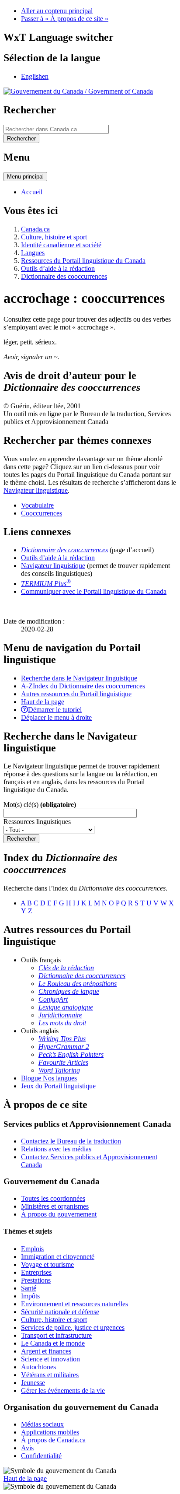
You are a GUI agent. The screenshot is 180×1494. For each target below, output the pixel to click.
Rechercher (21, 838)
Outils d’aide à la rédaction (58, 268)
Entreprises (36, 1272)
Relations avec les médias (56, 1149)
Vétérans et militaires (50, 1374)
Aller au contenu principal (57, 10)
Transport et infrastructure (56, 1335)
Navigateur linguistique (35, 490)
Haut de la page (25, 1478)
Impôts (30, 1296)
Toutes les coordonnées (53, 1198)
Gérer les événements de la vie (63, 1390)
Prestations (36, 1280)
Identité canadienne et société (61, 245)
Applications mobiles (50, 1432)
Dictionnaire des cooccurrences (64, 276)
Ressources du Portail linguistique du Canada (83, 260)
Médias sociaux (42, 1424)
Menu (25, 176)
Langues (33, 252)
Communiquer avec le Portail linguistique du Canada (93, 591)
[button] (79, 678)
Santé (28, 1288)
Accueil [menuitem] (31, 192)
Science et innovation (50, 1359)
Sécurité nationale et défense (60, 1311)
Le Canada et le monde (53, 1343)
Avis (27, 1448)
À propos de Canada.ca (53, 1440)
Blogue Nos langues (49, 1078)
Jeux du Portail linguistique (58, 1086)
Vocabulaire (37, 505)
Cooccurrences (41, 513)
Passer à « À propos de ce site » (64, 18)
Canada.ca (35, 229)
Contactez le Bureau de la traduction (71, 1141)
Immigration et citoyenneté (57, 1256)
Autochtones (38, 1367)
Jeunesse (33, 1382)
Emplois (32, 1248)
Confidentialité (41, 1455)
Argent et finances (46, 1351)
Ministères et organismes (55, 1206)
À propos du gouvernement (59, 1214)
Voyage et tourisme (47, 1264)
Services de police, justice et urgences (73, 1327)
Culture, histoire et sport (54, 237)
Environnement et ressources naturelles (74, 1304)
